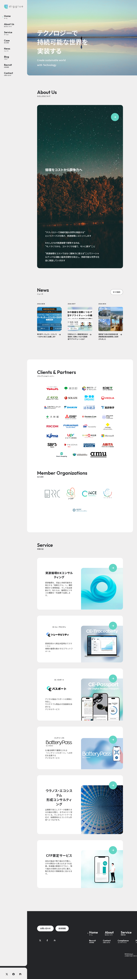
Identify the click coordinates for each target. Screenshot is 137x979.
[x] (6, 974)
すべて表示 (116, 292)
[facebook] (13, 974)
